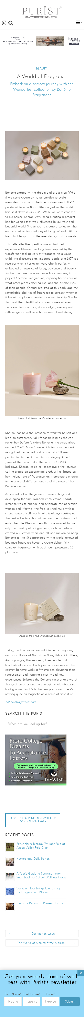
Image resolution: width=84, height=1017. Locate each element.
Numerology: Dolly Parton (33, 858)
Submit (70, 1001)
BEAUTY (41, 68)
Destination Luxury (43, 933)
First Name (13, 994)
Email (50, 994)
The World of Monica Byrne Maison (40, 942)
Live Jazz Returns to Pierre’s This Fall (40, 903)
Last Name (31, 994)
